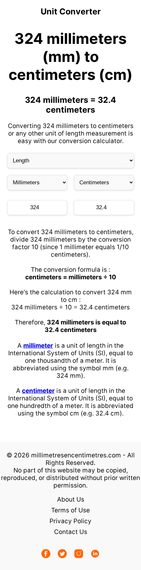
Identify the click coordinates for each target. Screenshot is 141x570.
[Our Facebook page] (46, 554)
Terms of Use (70, 510)
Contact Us (70, 532)
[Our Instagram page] (79, 554)
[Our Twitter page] (62, 554)
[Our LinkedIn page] (95, 554)
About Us (70, 499)
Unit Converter (71, 11)
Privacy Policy (70, 521)
